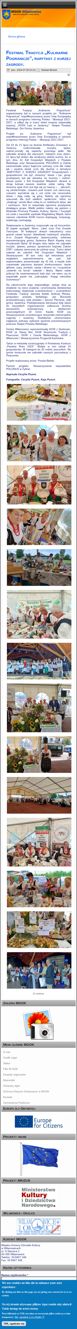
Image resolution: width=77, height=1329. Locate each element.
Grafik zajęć (10, 1057)
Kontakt (7, 1097)
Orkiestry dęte (11, 1085)
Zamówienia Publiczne (16, 1102)
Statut (6, 1063)
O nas (6, 1051)
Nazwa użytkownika (14, 1275)
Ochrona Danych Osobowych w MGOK (26, 1091)
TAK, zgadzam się (14, 1323)
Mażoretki (9, 1080)
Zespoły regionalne (14, 1074)
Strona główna (16, 36)
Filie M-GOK (10, 1068)
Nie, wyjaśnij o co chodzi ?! (29, 1317)
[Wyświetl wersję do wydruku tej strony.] (69, 74)
